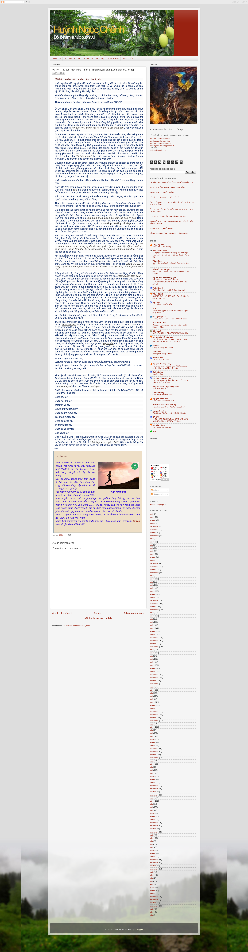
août (151, 539)
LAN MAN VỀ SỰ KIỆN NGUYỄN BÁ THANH (168, 216)
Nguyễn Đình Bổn (160, 399)
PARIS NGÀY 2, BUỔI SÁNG (161, 229)
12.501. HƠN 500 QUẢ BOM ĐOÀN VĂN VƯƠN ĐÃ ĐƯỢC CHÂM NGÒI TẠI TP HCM (171, 420)
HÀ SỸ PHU (113, 59)
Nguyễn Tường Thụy (162, 364)
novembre (154, 529)
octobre (153, 533)
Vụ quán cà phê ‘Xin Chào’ (162, 427)
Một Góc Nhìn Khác (161, 269)
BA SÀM (156, 417)
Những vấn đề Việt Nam (163, 337)
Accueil (98, 613)
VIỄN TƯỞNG (129, 59)
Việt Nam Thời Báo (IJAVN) (164, 405)
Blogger (140, 929)
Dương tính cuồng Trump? (162, 354)
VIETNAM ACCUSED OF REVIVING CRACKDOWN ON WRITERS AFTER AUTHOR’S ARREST (171, 282)
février (152, 520)
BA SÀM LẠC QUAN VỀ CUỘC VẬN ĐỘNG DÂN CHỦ (171, 182)
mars (152, 517)
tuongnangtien (159, 317)
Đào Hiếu (157, 302)
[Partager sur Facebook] (61, 73)
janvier (152, 523)
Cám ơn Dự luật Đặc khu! (162, 395)
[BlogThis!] (56, 73)
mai (151, 548)
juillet (152, 542)
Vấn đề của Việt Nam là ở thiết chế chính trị (169, 413)
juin (151, 545)
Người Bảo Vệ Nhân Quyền (164, 278)
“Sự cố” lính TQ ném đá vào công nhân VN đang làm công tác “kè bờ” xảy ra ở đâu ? (171, 340)
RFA (154, 431)
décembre (154, 526)
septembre (154, 536)
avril (151, 514)
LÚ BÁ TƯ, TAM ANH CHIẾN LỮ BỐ (164, 197)
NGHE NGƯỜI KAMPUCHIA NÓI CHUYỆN (167, 187)
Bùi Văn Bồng (159, 425)
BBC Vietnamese (160, 251)
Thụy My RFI (158, 245)
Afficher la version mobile (98, 618)
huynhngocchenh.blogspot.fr (160, 138)
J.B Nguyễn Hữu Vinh (162, 378)
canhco (156, 346)
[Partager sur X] (58, 73)
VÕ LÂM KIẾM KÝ (72, 59)
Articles (156, 490)
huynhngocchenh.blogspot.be (160, 143)
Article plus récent (62, 613)
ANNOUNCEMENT (160, 389)
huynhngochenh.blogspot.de (160, 141)
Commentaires (159, 494)
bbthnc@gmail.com (158, 150)
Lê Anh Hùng (158, 393)
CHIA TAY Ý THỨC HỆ (94, 59)
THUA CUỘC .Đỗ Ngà (161, 360)
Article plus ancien (134, 613)
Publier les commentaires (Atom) (77, 626)
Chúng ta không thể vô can (163, 348)
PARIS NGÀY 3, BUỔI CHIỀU (162, 192)
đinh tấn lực (158, 372)
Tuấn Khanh (158, 288)
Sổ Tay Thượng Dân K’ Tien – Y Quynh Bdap (170, 319)
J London (157, 352)
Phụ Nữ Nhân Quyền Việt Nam (166, 387)
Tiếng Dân (157, 261)
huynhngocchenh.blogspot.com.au (162, 145)
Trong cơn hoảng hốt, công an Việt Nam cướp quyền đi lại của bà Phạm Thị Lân (170, 367)
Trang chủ (56, 59)
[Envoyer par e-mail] (53, 73)
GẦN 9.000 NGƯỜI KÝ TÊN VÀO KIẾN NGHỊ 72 (169, 233)
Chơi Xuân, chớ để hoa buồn (163, 401)
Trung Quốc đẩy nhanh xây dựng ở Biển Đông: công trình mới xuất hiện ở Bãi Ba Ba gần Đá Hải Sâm (171, 255)
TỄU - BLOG (158, 294)
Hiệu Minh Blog (159, 323)
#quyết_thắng (158, 374)
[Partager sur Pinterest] (63, 73)
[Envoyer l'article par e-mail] (69, 535)
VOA (154, 309)
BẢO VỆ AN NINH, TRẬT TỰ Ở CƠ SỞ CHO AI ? (171, 333)
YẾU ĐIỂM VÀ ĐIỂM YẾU (162, 304)
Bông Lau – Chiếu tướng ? (162, 247)
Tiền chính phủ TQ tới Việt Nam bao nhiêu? (169, 407)
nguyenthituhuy (160, 411)
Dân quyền (157, 331)
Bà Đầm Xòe (158, 358)
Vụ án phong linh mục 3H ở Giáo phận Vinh (169, 290)
